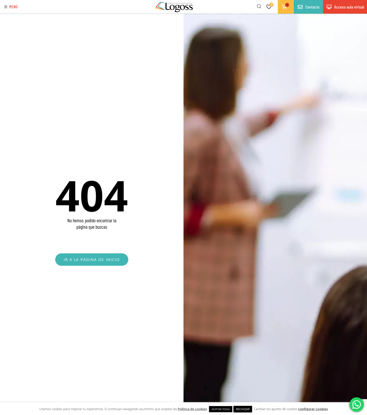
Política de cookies (192, 409)
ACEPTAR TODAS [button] (221, 409)
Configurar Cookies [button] (313, 409)
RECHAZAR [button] (243, 409)
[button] (11, 7)
